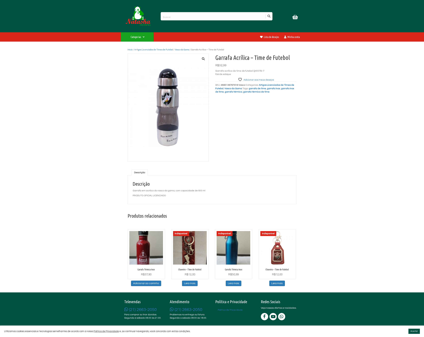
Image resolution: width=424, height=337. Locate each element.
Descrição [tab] (139, 172)
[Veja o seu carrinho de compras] (295, 18)
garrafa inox (273, 88)
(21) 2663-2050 (142, 309)
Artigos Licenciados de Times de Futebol (153, 50)
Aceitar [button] (414, 331)
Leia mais (189, 283)
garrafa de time (257, 88)
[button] (203, 59)
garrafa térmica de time (256, 92)
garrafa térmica (233, 92)
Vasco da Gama (182, 50)
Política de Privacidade (106, 331)
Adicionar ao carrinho (146, 283)
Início (130, 50)
